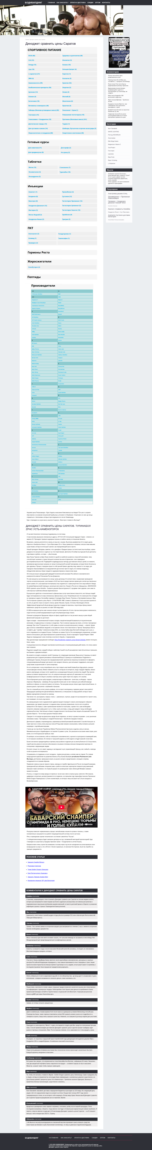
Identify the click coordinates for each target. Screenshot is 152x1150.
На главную (53, 1138)
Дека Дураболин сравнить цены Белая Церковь (70, 640)
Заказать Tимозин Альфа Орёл (38, 877)
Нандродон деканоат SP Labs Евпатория (41, 880)
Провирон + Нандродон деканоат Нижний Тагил (117, 202)
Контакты (106, 2)
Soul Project (111, 147)
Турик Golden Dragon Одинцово (38, 869)
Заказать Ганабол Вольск (36, 862)
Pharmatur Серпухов (34, 866)
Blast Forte (111, 157)
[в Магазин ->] (119, 67)
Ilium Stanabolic (112, 128)
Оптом (97, 2)
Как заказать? (62, 2)
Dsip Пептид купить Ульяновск (37, 873)
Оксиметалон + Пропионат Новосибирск (119, 197)
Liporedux (111, 154)
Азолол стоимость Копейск (119, 209)
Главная (51, 2)
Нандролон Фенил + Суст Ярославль (118, 212)
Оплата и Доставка (78, 2)
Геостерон (111, 150)
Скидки (90, 2)
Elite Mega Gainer (113, 141)
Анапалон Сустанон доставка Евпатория (119, 216)
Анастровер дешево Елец (117, 193)
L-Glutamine (111, 163)
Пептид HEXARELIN (114, 135)
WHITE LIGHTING (113, 131)
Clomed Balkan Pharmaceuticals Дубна (116, 219)
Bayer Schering (112, 160)
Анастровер (111, 138)
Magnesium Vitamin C (114, 144)
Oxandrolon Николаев (112, 205)
